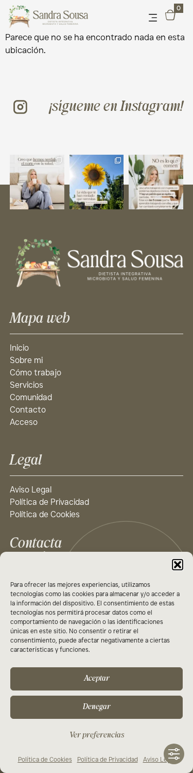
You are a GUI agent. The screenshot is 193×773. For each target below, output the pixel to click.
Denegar (97, 706)
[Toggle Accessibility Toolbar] (174, 754)
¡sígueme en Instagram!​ (116, 107)
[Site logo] (97, 262)
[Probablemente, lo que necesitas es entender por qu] (37, 182)
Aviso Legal (159, 759)
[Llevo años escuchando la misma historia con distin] (156, 182)
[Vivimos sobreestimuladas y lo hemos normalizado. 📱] (96, 182)
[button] (177, 565)
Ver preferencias (96, 735)
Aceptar (97, 678)
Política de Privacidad (107, 759)
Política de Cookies (45, 759)
